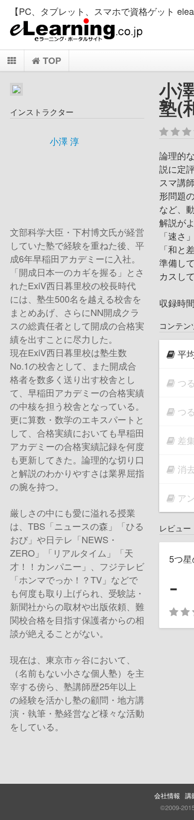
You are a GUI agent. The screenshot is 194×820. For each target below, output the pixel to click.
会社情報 (167, 795)
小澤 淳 (64, 140)
